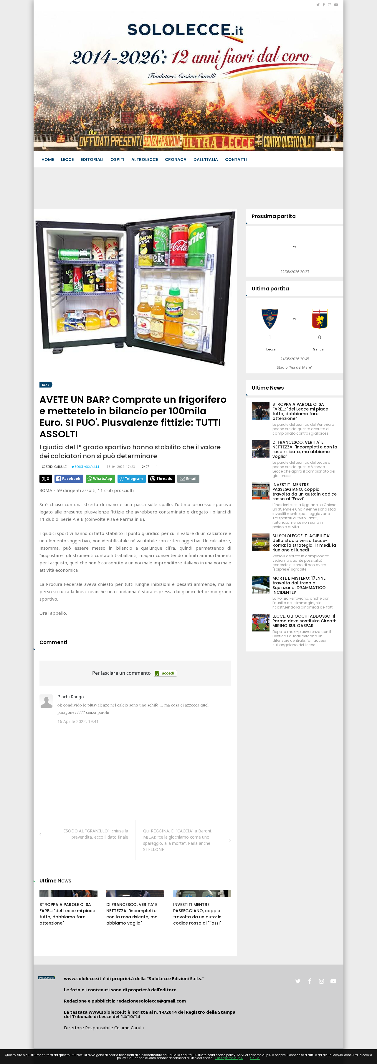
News (45, 384)
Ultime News (268, 387)
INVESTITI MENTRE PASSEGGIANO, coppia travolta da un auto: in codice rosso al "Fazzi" (197, 914)
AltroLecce (144, 159)
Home (48, 159)
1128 (184, 899)
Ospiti (117, 159)
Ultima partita (270, 288)
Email (191, 478)
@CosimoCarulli (87, 466)
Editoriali (92, 159)
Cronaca (175, 159)
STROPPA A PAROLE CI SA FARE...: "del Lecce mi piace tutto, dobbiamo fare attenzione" (67, 914)
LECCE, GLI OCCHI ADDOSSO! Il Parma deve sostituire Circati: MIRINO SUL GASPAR (304, 621)
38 (48, 899)
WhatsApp (102, 478)
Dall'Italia (206, 159)
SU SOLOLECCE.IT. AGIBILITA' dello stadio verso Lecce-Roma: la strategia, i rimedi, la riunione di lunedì (304, 543)
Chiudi (255, 1058)
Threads (164, 478)
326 (116, 899)
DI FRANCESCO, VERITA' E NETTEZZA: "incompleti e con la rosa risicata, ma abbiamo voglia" (132, 914)
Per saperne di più (229, 1058)
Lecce (67, 159)
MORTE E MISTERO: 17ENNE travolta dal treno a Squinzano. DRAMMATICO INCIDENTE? (299, 585)
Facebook (71, 478)
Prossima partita (274, 216)
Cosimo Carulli (54, 466)
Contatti (236, 159)
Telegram (134, 478)
